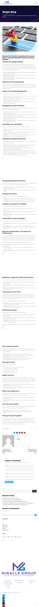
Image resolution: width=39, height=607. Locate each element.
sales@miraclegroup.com (19, 580)
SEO (12, 536)
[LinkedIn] (22, 433)
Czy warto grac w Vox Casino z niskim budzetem (10, 498)
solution (7, 428)
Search (3, 489)
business (4, 536)
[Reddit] (25, 433)
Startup (13, 51)
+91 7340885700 (30, 580)
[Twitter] (14, 433)
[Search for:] (19, 515)
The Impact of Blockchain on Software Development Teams (12, 499)
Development (11, 14)
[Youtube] (3, 606)
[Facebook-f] (3, 598)
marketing (8, 536)
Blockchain (4, 525)
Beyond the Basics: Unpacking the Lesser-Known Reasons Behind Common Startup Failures (18, 503)
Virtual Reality (5, 530)
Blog (6, 14)
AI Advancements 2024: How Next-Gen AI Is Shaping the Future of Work (14, 501)
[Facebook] (17, 433)
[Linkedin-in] (3, 600)
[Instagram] (3, 603)
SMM (3, 428)
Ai (2, 523)
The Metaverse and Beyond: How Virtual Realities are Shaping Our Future (15, 504)
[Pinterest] (19, 433)
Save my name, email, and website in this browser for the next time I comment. (19, 479)
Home (3, 14)
